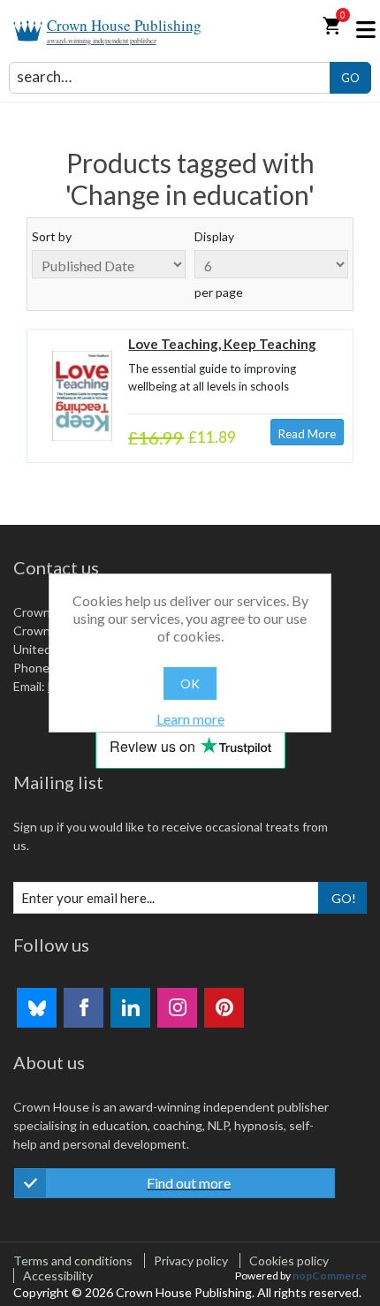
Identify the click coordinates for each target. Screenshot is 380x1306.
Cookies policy (289, 1260)
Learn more (190, 718)
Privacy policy (191, 1260)
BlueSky (37, 1008)
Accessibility (58, 1275)
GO (350, 78)
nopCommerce (330, 1275)
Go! (343, 898)
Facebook (83, 1008)
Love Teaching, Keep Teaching (222, 344)
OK (190, 683)
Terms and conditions (73, 1260)
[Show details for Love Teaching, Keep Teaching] (82, 396)
